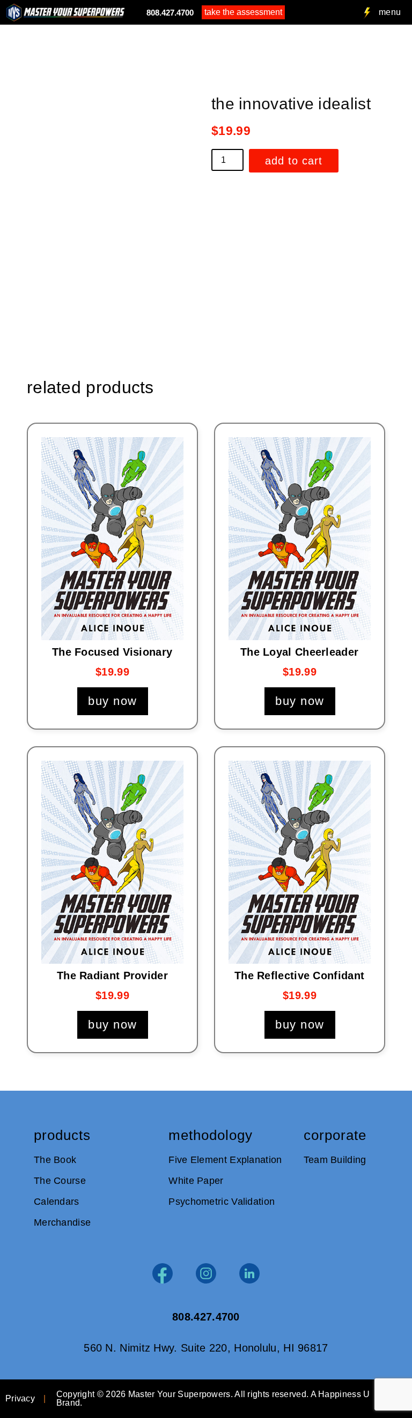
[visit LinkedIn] (249, 1273)
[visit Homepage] (65, 12)
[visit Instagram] (206, 1273)
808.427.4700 (170, 12)
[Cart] (293, 13)
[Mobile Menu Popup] (367, 13)
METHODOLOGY (210, 1135)
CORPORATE (335, 1135)
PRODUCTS (62, 1135)
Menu (390, 12)
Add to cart (293, 161)
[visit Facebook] (162, 1273)
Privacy (20, 1398)
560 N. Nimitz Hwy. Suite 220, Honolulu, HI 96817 (206, 1348)
